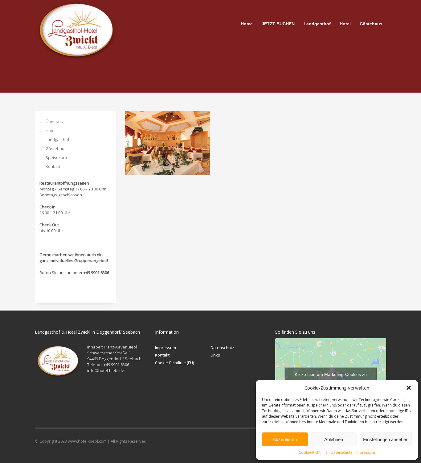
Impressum (365, 452)
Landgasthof (57, 139)
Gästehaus (56, 148)
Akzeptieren (285, 439)
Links (215, 355)
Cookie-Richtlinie (313, 452)
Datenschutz (341, 452)
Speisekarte (57, 157)
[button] (409, 388)
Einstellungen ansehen (385, 439)
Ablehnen (333, 439)
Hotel (50, 130)
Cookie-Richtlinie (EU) (174, 362)
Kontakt (53, 166)
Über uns (54, 121)
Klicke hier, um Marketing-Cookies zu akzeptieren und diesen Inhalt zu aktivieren (331, 378)
